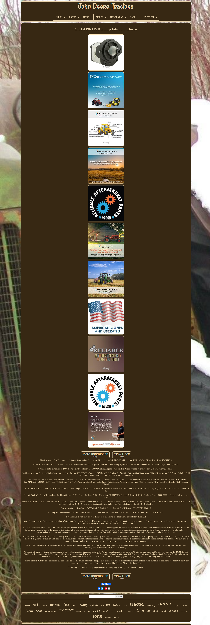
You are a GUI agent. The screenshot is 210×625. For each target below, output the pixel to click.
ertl (36, 604)
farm (29, 610)
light (163, 610)
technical (184, 612)
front (105, 610)
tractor (137, 604)
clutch (44, 605)
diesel (112, 612)
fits (66, 604)
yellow (177, 606)
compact (152, 610)
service (173, 610)
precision (50, 610)
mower (108, 617)
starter (78, 611)
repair (185, 606)
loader (27, 605)
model (96, 611)
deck (74, 605)
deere (165, 604)
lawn (140, 610)
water (125, 605)
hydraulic (94, 605)
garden (120, 611)
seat (116, 604)
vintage (87, 611)
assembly (151, 605)
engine (130, 611)
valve (116, 617)
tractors (66, 609)
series (105, 604)
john (97, 616)
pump (84, 605)
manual (55, 605)
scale (39, 610)
